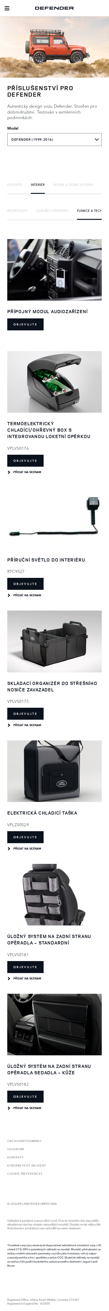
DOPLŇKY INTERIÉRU (52, 210)
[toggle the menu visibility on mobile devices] (7, 8)
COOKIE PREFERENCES (24, 1173)
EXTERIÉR (14, 184)
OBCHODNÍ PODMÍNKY (24, 1141)
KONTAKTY (15, 1157)
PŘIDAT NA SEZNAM (27, 472)
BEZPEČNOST (17, 210)
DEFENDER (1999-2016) (32, 139)
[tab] (14, 184)
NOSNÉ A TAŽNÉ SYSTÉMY (73, 184)
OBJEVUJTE (25, 324)
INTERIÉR (38, 184)
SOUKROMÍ (15, 1149)
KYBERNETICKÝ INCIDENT (26, 1165)
